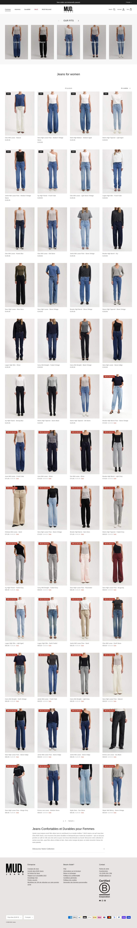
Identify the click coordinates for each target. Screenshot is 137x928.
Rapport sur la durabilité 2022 (37, 875)
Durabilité (27, 9)
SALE (36, 9)
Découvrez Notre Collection (43, 849)
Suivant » (71, 821)
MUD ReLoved (46, 9)
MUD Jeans (13, 922)
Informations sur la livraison (72, 871)
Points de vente (104, 869)
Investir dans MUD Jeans (36, 871)
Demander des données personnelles (75, 882)
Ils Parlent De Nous (34, 873)
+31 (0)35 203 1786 (105, 873)
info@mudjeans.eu (105, 875)
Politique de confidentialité (71, 875)
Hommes (17, 9)
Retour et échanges (69, 873)
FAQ (64, 869)
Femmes (8, 9)
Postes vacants (32, 880)
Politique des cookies (70, 880)
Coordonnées (103, 871)
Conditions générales (70, 878)
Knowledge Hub (33, 878)
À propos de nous (33, 869)
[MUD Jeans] (68, 9)
